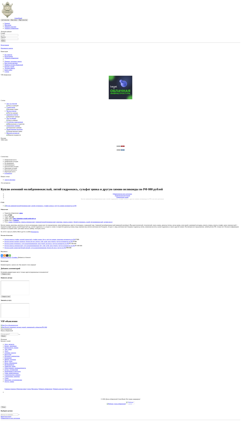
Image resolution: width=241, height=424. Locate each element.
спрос (21, 213)
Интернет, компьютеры (12, 356)
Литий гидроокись (79, 222)
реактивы (59, 222)
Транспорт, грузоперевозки (13, 380)
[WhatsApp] (10, 255)
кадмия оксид (108, 222)
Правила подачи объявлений (14, 65)
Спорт (7, 378)
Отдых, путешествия (11, 370)
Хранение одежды (12, 114)
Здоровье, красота (10, 353)
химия (10, 222)
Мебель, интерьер (10, 359)
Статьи (7, 71)
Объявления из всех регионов (10, 418)
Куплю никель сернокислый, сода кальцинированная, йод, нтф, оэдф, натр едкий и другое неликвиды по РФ (40, 245)
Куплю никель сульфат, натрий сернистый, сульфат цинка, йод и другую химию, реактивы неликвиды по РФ (40, 239)
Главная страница (10, 389)
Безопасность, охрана (11, 347)
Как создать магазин (11, 63)
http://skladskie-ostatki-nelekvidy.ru (24, 218)
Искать (3, 336)
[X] (7, 255)
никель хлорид (68, 222)
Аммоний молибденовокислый (45, 222)
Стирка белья (10, 107)
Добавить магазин (10, 27)
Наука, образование (11, 363)
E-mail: (3, 33)
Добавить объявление (11, 28)
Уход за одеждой (11, 103)
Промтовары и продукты (13, 371)
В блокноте (8, 173)
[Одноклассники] (4, 255)
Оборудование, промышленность (15, 368)
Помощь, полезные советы (13, 61)
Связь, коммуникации (12, 373)
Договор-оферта (10, 68)
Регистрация (5, 45)
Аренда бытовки (10, 180)
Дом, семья (8, 349)
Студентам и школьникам (14, 122)
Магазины (8, 25)
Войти (3, 41)
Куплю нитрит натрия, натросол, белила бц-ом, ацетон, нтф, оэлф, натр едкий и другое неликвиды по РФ (39, 241)
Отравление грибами (13, 125)
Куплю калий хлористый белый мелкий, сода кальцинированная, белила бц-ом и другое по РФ (35, 248)
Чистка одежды (11, 111)
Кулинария (8, 358)
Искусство (8, 354)
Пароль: (3, 37)
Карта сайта (8, 70)
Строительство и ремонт (12, 375)
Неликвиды (35, 232)
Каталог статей (9, 66)
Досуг (6, 351)
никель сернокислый (28, 222)
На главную (8, 54)
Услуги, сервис (9, 381)
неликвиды (16, 222)
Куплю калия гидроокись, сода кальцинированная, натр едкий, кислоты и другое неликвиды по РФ (37, 243)
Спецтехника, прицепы (12, 376)
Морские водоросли (12, 133)
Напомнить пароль (7, 48)
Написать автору (6, 257)
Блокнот (7, 23)
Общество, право (10, 366)
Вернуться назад (6, 416)
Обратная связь (21, 389)
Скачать (16, 220)
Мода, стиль (8, 361)
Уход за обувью (11, 118)
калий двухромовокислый (94, 222)
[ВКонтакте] (2, 255)
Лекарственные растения (14, 129)
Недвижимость (9, 364)
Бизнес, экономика (11, 346)
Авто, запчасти (9, 344)
